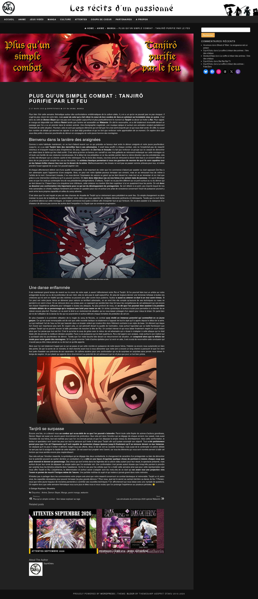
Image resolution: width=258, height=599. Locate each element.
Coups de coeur (101, 19)
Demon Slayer (54, 492)
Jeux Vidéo (37, 19)
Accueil (9, 19)
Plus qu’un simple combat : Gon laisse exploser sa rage (56, 497)
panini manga (74, 492)
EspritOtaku (53, 109)
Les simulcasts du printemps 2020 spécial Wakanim (138, 497)
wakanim (84, 492)
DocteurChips (209, 55)
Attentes (81, 19)
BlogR (131, 593)
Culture (65, 19)
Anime (22, 19)
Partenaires (124, 19)
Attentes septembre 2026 (48, 551)
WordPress (107, 593)
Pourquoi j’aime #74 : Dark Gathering (124, 551)
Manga (52, 19)
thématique (59, 114)
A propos (142, 19)
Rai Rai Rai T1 (224, 61)
